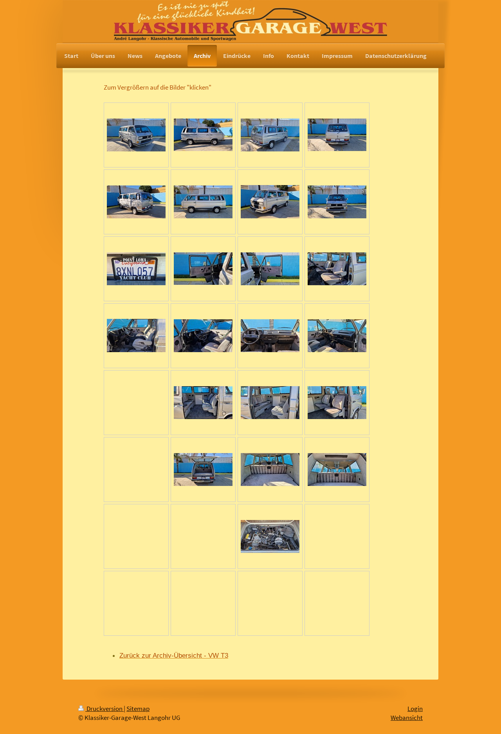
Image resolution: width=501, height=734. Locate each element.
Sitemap (138, 709)
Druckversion (104, 709)
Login (415, 709)
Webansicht (407, 718)
